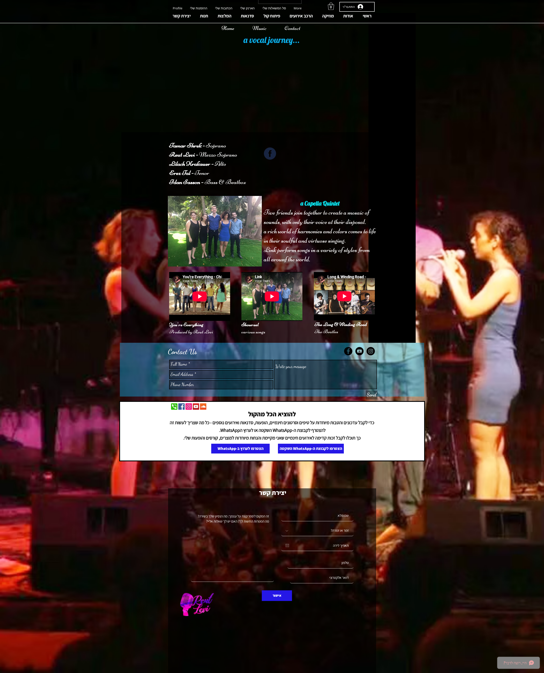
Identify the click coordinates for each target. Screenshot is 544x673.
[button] (331, 6)
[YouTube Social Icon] (196, 406)
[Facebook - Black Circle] (348, 351)
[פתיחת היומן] (287, 545)
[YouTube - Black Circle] (359, 351)
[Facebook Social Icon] (181, 406)
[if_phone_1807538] (174, 406)
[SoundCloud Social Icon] (203, 406)
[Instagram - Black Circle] (371, 351)
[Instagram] (189, 406)
